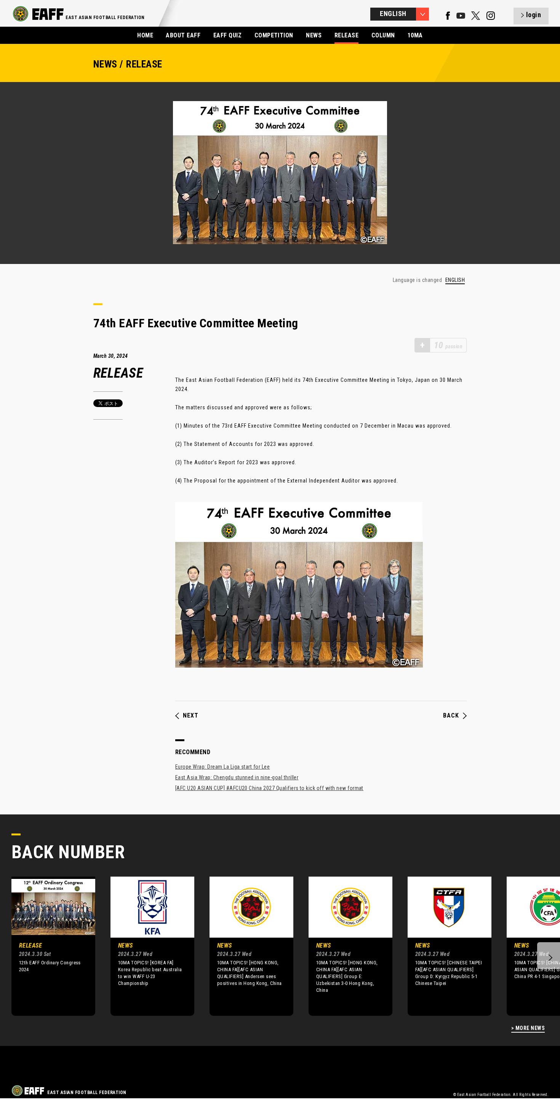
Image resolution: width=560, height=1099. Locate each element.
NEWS (314, 35)
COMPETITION (273, 35)
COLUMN (383, 35)
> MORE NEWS (528, 1028)
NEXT (190, 716)
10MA (415, 35)
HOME (145, 35)
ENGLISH (455, 280)
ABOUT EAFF (183, 35)
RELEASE (346, 35)
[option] (47, 946)
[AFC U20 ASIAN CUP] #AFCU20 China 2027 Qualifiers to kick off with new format (269, 788)
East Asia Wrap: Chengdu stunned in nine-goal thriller (236, 777)
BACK (451, 716)
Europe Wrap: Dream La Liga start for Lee (222, 767)
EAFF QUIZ (227, 35)
